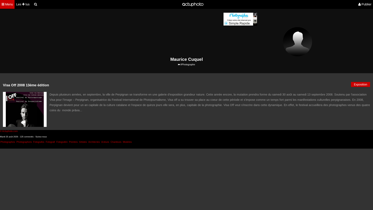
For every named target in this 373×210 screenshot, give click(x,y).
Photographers (24, 142)
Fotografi (50, 142)
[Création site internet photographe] (240, 25)
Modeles (127, 142)
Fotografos (38, 142)
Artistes (83, 142)
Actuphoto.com (10, 131)
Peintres (73, 142)
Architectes (94, 142)
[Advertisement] (169, 33)
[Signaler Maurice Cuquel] (179, 65)
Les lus (23, 4)
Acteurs (105, 142)
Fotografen (62, 142)
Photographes (7, 142)
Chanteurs (116, 142)
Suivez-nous (41, 136)
